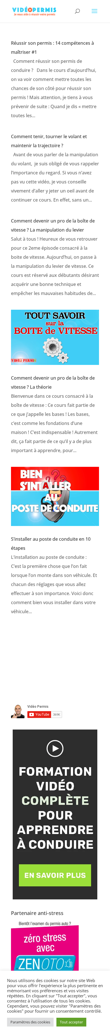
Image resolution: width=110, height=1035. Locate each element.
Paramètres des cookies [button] (30, 1022)
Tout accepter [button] (71, 1022)
